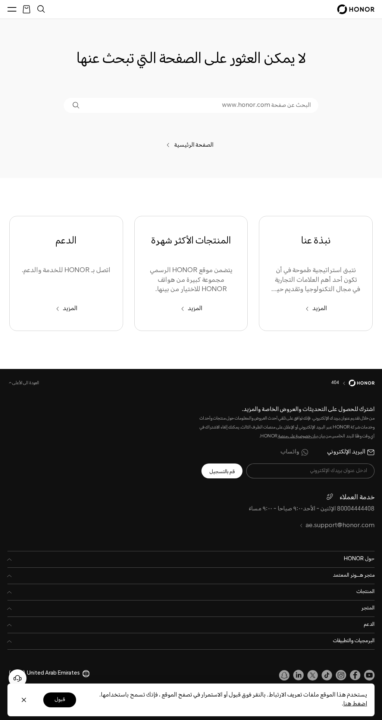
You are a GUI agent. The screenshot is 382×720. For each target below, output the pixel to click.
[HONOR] (357, 383)
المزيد (319, 309)
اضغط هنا (355, 704)
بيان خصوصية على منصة (298, 436)
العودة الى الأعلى (25, 383)
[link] (369, 675)
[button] (76, 105)
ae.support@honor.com (340, 526)
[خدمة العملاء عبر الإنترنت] (17, 678)
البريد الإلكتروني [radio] (346, 452)
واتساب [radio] (290, 452)
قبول (59, 699)
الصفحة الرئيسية (196, 145)
